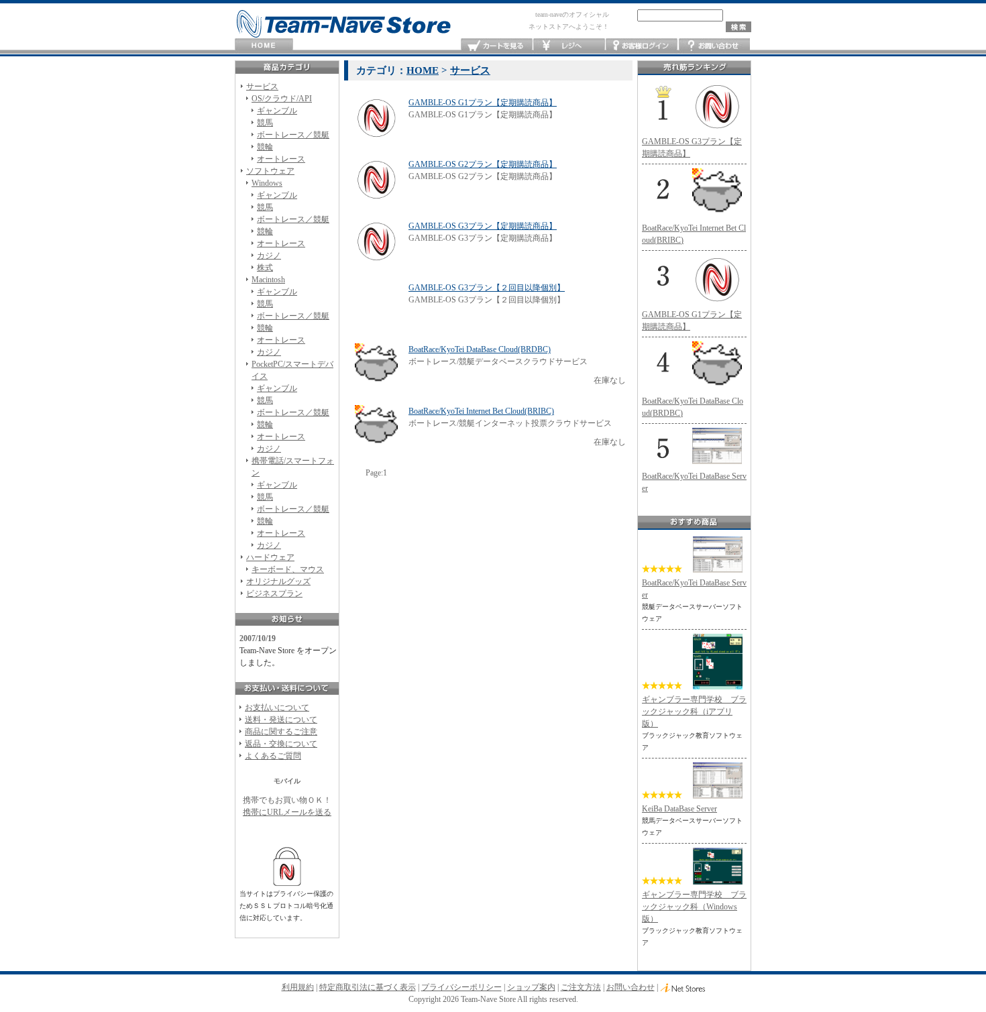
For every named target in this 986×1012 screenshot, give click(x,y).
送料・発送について (281, 719)
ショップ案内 (531, 987)
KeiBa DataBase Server (679, 808)
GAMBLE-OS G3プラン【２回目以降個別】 (486, 287)
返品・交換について (281, 743)
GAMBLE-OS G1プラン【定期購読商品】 (482, 102)
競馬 (265, 122)
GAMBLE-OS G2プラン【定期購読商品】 (482, 164)
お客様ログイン (641, 46)
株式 (265, 267)
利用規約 (298, 987)
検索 (738, 26)
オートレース (281, 159)
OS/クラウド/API (282, 98)
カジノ (269, 255)
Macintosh (268, 279)
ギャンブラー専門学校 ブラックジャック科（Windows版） (694, 906)
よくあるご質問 (273, 756)
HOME (264, 46)
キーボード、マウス (288, 569)
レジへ (569, 46)
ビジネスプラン (274, 593)
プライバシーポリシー (461, 987)
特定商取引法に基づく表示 (367, 987)
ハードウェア (270, 557)
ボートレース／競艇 (293, 134)
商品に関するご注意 (281, 731)
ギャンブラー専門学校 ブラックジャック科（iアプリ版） (694, 711)
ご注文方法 (581, 987)
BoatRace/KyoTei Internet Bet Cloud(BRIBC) (481, 411)
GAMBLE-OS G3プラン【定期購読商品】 (482, 226)
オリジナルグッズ (278, 581)
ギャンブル (277, 110)
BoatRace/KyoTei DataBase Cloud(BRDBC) (479, 349)
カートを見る (497, 46)
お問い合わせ (714, 46)
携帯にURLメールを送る (287, 812)
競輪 (265, 147)
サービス (262, 86)
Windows (267, 183)
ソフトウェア (270, 171)
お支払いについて (277, 707)
